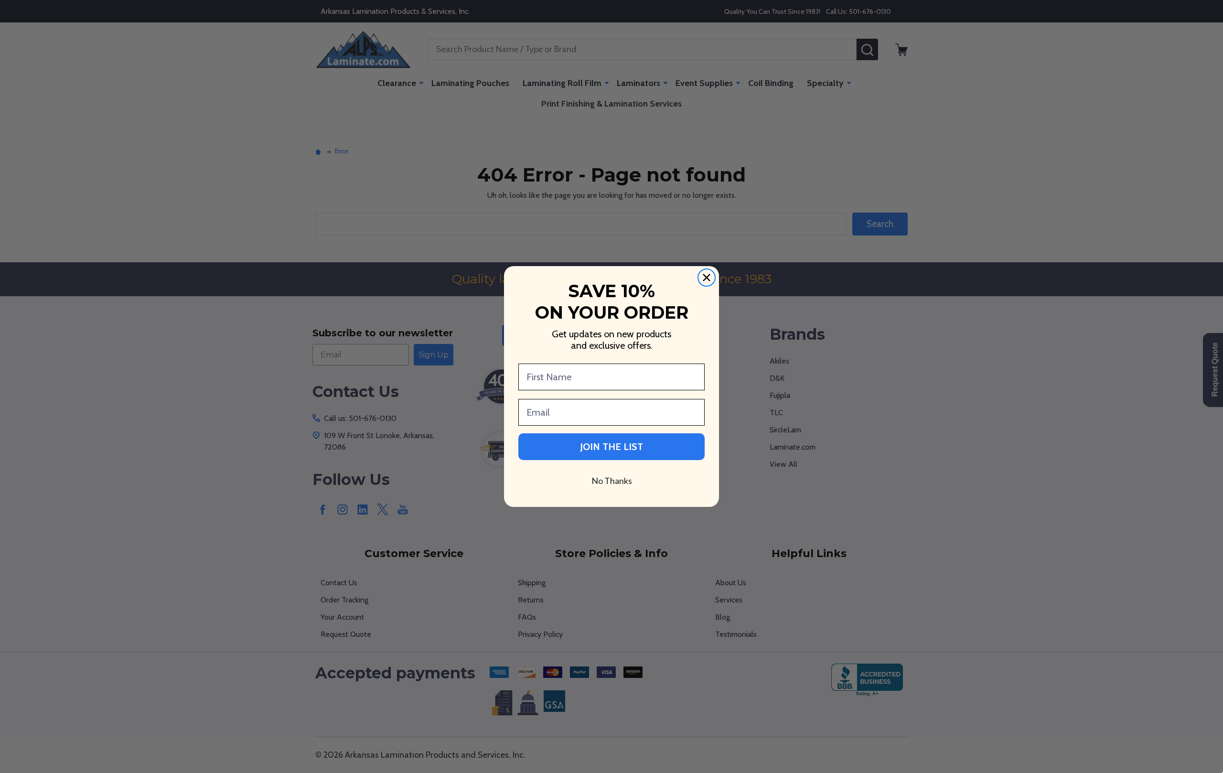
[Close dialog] (706, 277)
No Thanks (611, 480)
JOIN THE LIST (611, 446)
